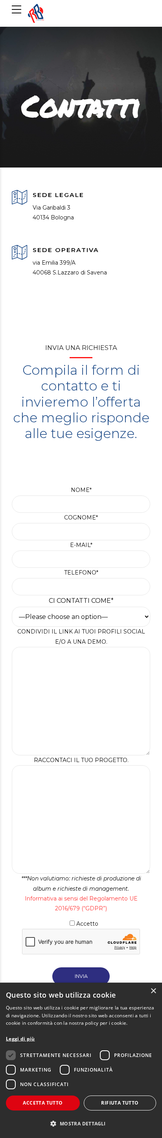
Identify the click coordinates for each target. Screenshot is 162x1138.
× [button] (153, 991)
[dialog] (81, 1060)
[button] (81, 1124)
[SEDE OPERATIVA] (19, 253)
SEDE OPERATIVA (66, 250)
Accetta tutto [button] (43, 1102)
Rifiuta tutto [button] (119, 1102)
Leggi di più (20, 1038)
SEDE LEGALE (58, 195)
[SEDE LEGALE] (19, 198)
